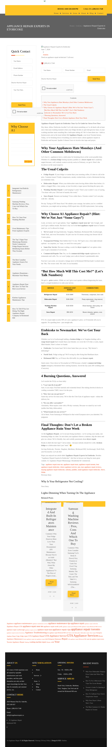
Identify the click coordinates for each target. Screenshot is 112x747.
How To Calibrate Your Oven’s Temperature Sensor (95, 695)
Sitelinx (64, 740)
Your (57, 641)
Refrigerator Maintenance (54, 639)
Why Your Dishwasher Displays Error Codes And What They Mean (95, 674)
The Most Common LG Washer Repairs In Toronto (95, 708)
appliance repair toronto (87, 464)
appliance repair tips (61, 629)
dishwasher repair (84, 632)
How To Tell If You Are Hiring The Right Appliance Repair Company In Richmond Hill (20, 313)
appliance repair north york (53, 626)
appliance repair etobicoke (91, 623)
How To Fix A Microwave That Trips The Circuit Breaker (95, 682)
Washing (27, 642)
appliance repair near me (54, 464)
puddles (74, 470)
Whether (48, 642)
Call (67, 632)
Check (70, 632)
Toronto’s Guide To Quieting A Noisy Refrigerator (95, 689)
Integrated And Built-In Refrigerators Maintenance (20, 190)
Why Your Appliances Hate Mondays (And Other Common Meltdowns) (67, 102)
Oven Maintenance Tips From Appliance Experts (20, 230)
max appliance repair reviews (91, 467)
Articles (79, 26)
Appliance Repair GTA (14, 626)
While (43, 472)
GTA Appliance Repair (36, 636)
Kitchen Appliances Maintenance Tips (19, 299)
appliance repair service (31, 629)
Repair (65, 639)
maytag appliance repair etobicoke (53, 470)
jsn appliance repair (40, 639)
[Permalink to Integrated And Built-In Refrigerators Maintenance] (51, 502)
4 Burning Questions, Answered (54, 115)
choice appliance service (68, 467)
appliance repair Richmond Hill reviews (92, 626)
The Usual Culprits (49, 105)
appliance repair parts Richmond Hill (72, 626)
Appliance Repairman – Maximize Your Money (20, 274)
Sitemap (37, 740)
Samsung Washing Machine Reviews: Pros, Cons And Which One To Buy (20, 205)
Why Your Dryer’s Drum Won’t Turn (93, 702)
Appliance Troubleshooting (36, 632)
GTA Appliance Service (55, 636)
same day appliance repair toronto (95, 639)
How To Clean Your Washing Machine (19, 219)
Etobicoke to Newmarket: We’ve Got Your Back (59, 113)
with (52, 642)
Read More (50, 582)
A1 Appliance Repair (13, 740)
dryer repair (93, 632)
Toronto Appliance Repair (15, 642)
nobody (68, 470)
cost (73, 633)
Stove (103, 470)
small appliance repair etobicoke (89, 470)
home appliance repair (29, 639)
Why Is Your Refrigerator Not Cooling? (62, 481)
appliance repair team (71, 464)
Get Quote (28, 161)
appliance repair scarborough (16, 630)
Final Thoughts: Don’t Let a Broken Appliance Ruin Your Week (64, 118)
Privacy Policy (46, 740)
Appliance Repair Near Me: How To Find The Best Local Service (20, 286)
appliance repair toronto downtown (16, 632)
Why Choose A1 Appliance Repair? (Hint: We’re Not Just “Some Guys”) (67, 107)
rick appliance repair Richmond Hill (77, 639)
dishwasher (77, 632)
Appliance (10, 623)
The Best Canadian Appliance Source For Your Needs (20, 262)
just (79, 467)
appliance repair (77, 623)
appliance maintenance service (40, 623)
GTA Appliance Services (82, 635)
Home (72, 26)
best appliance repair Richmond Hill (56, 633)
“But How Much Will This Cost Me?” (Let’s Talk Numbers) (63, 110)
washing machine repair (38, 642)
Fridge (18, 636)
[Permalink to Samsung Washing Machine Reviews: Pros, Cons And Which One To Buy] (73, 502)
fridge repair (24, 636)
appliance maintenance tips (59, 623)
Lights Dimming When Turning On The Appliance (68, 492)
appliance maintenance (23, 623)
